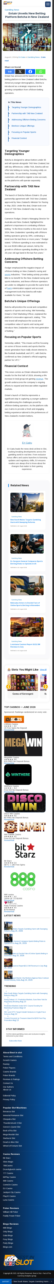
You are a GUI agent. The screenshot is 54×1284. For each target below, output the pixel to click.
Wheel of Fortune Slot (12, 1146)
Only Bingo (8, 1232)
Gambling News (12, 10)
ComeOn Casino (10, 1185)
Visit (12, 730)
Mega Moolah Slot (11, 1134)
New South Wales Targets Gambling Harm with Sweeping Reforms (25, 521)
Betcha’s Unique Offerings (23, 126)
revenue (39, 379)
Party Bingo (8, 1243)
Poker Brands (9, 1075)
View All (43, 669)
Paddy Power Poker (11, 1216)
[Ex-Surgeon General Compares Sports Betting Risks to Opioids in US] (27, 545)
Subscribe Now (15, 1041)
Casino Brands (9, 1072)
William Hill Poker (10, 1212)
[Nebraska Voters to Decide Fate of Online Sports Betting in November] (27, 587)
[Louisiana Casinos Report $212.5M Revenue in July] (27, 628)
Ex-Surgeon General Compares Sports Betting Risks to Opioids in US (26, 562)
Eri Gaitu (22, 57)
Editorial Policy (9, 1096)
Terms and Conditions (12, 1056)
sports (8, 274)
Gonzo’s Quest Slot (11, 1127)
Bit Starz (7, 1158)
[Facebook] (30, 71)
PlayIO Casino (9, 1196)
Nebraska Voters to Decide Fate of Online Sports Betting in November (25, 604)
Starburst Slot (9, 1138)
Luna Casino (8, 1200)
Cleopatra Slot (9, 1119)
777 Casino (8, 1173)
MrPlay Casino (9, 1177)
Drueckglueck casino (12, 1169)
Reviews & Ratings (11, 1079)
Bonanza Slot (9, 1112)
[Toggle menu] (48, 4)
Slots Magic (8, 1162)
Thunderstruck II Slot (12, 1123)
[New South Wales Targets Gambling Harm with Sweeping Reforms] (27, 504)
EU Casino (7, 1188)
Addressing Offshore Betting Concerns (29, 120)
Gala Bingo (8, 1235)
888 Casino (8, 1181)
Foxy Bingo (8, 1239)
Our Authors (8, 1087)
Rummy (6, 1064)
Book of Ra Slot (9, 1131)
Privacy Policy (9, 1100)
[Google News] (10, 71)
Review (7, 730)
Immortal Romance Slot (13, 1115)
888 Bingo (7, 1228)
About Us (7, 1090)
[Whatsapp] (40, 71)
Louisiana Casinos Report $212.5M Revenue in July (25, 645)
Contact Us (8, 1083)
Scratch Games (10, 1060)
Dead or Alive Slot (11, 1142)
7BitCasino (8, 1165)
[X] (20, 71)
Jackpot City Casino (11, 1192)
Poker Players (9, 1068)
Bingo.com (7, 1247)
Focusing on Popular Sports (24, 132)
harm (9, 288)
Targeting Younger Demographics (26, 107)
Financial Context (19, 138)
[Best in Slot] (8, 4)
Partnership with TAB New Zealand (27, 113)
